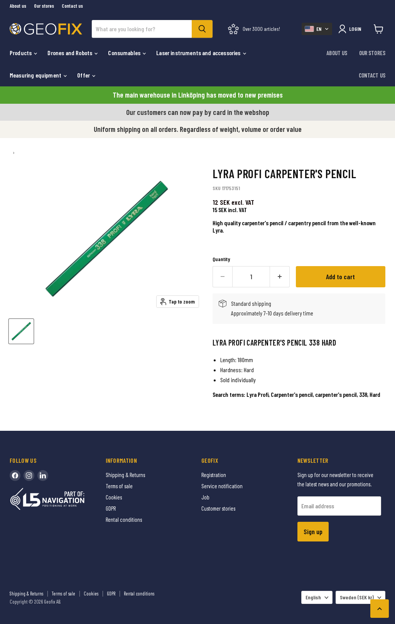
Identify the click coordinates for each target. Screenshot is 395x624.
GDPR (111, 508)
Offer (84, 75)
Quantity (221, 259)
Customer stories (218, 508)
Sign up (313, 531)
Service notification (222, 485)
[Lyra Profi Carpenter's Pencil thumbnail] (21, 331)
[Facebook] (15, 475)
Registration (213, 474)
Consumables (125, 52)
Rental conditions (124, 519)
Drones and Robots (70, 52)
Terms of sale (119, 485)
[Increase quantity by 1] (280, 276)
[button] (317, 29)
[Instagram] (29, 475)
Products (21, 52)
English (313, 597)
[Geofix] (64, 510)
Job (205, 497)
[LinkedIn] (42, 475)
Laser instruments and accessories (198, 52)
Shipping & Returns (125, 474)
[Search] (202, 29)
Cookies (114, 497)
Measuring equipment (36, 75)
